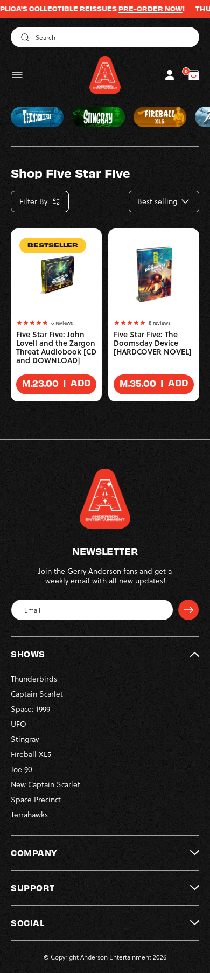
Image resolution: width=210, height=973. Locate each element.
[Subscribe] (188, 610)
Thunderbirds (34, 678)
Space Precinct (36, 799)
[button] (17, 74)
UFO (18, 723)
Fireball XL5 (31, 754)
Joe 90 (21, 769)
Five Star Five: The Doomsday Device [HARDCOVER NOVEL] (153, 343)
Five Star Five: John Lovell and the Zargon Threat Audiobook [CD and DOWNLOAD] (56, 347)
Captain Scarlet (37, 693)
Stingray (25, 739)
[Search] (23, 37)
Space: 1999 (30, 708)
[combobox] (105, 37)
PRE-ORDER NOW (142, 8)
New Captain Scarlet (45, 784)
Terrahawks (29, 814)
